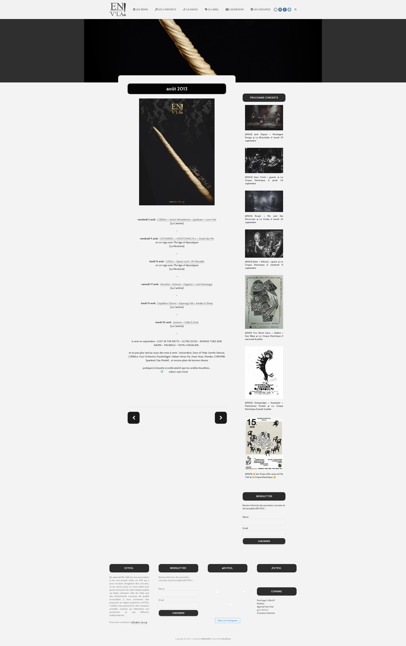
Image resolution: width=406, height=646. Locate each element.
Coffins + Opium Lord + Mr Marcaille (185, 261)
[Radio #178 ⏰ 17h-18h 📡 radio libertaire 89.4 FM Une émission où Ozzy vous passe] (227, 582)
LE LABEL (213, 9)
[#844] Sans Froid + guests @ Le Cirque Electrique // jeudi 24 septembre (264, 180)
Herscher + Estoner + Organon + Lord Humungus (186, 284)
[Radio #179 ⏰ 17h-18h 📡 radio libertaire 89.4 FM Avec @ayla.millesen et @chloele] (214, 582)
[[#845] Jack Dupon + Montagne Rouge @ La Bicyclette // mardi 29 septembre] (264, 117)
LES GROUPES (261, 9)
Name (246, 516)
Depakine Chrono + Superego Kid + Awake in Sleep (185, 303)
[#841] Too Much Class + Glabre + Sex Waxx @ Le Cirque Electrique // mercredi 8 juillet (264, 336)
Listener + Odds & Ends (186, 322)
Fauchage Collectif (266, 600)
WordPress (226, 639)
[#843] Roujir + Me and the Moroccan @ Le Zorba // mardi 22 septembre (264, 219)
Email (245, 528)
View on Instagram (228, 620)
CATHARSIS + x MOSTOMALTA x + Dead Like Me (187, 238)
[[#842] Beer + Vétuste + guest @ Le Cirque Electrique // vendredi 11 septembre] (264, 243)
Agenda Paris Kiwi (265, 606)
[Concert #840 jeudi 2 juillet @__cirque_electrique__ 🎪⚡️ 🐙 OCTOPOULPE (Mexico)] (214, 608)
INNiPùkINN (206, 639)
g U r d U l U (262, 609)
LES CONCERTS (166, 9)
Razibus (260, 603)
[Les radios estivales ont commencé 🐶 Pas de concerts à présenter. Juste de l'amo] (240, 582)
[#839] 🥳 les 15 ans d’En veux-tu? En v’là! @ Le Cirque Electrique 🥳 (264, 476)
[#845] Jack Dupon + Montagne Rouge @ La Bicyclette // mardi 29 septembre (264, 137)
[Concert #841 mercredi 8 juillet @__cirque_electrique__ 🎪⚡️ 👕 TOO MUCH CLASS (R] (240, 595)
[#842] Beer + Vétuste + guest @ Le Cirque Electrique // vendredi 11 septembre (264, 264)
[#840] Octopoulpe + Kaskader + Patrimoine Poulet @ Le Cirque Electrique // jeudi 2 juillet (264, 406)
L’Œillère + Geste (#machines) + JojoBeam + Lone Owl (186, 219)
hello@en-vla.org (139, 622)
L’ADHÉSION (236, 9)
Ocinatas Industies (266, 613)
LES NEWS (141, 9)
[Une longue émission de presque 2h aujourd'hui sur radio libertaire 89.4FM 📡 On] (240, 608)
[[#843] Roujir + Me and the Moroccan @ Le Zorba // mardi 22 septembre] (264, 201)
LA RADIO (192, 9)
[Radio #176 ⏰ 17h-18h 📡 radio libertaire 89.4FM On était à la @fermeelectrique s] (227, 595)
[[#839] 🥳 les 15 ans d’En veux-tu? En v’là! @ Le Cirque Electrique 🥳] (264, 442)
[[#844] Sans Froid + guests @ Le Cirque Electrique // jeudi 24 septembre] (264, 160)
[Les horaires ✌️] (227, 608)
